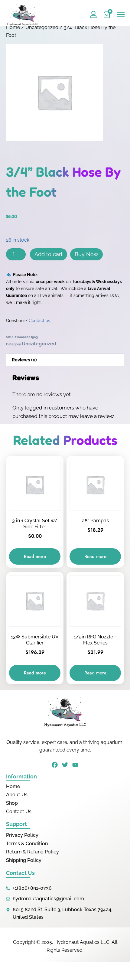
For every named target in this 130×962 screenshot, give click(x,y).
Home (13, 27)
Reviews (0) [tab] (24, 360)
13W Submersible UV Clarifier (35, 640)
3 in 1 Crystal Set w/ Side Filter (34, 524)
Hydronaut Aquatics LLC (81, 942)
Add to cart (48, 254)
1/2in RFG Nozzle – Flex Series (95, 640)
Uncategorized (41, 27)
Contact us (39, 320)
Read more (35, 556)
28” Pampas (95, 520)
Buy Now (86, 254)
